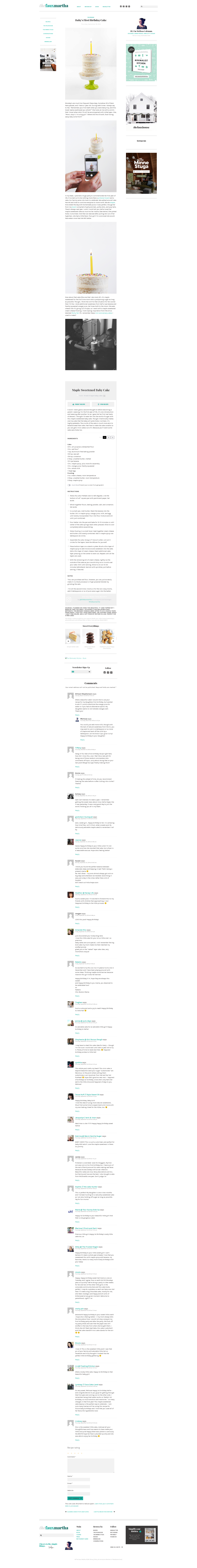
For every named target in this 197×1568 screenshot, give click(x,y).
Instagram (113, 1532)
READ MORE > (104, 620)
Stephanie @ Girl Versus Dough (88, 1039)
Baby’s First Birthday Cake (91, 20)
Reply (77, 715)
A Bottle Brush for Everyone (103, 1512)
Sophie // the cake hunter (86, 1187)
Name (70, 1476)
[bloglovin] (129, 7)
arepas (112, 202)
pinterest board (104, 198)
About (79, 6)
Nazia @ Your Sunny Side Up (87, 1210)
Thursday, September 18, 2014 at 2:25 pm (86, 1064)
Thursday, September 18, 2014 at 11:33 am (86, 1248)
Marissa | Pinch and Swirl (86, 1228)
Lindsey (78, 1421)
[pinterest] (126, 7)
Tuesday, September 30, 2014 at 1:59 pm (85, 795)
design (48, 37)
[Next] (113, 641)
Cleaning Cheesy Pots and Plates (78, 1512)
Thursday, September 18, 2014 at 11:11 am (85, 1344)
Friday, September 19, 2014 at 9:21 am (85, 931)
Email (70, 1483)
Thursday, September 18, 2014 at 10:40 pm (86, 1004)
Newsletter (106, 6)
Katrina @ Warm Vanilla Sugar (88, 1136)
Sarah (71, 612)
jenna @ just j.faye (83, 1021)
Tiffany (78, 748)
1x (104, 437)
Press (78, 1537)
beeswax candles (83, 611)
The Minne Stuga (98, 1534)
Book (97, 6)
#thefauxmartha (94, 602)
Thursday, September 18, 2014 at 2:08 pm (86, 1119)
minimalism (48, 41)
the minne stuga (48, 29)
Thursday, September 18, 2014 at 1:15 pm (85, 1158)
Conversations (98, 1541)
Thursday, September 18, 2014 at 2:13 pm (86, 1096)
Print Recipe (80, 404)
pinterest (113, 1534)
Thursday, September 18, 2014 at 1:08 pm (86, 1188)
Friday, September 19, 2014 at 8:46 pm (85, 915)
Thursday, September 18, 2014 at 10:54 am (86, 1423)
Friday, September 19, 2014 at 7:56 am (85, 963)
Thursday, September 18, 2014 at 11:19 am (86, 1274)
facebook (113, 1537)
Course (78, 1534)
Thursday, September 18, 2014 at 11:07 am (86, 1368)
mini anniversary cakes (103, 313)
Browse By (88, 6)
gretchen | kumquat (84, 817)
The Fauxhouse (98, 1532)
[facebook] (124, 7)
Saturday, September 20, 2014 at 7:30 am (86, 894)
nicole (78, 1272)
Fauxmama (91, 17)
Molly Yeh (75, 313)
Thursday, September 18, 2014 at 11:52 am (86, 1230)
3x (112, 437)
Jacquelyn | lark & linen (85, 1118)
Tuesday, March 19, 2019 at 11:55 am (84, 695)
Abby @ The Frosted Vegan (86, 1247)
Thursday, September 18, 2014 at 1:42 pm (86, 1138)
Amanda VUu (80, 930)
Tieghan (78, 1002)
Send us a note (115, 1547)
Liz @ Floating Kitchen (85, 1366)
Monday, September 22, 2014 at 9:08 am (86, 862)
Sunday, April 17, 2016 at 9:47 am (83, 775)
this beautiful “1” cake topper (98, 608)
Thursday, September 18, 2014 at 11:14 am (86, 1310)
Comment (71, 1457)
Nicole (78, 1343)
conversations (48, 33)
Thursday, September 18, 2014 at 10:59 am (86, 1386)
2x (108, 437)
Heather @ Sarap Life (84, 893)
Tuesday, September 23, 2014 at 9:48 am (85, 841)
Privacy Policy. (94, 1559)
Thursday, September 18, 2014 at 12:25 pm (86, 1211)
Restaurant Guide (82, 1539)
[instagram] (121, 7)
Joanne (78, 840)
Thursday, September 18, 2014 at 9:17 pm (85, 1041)
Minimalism (96, 1539)
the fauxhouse (48, 25)
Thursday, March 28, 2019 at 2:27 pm (90, 720)
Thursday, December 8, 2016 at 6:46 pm (85, 749)
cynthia (78, 1062)
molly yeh (79, 1309)
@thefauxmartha (86, 599)
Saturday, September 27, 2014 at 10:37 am (86, 818)
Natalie (78, 962)
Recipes (48, 21)
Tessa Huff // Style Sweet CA (87, 1095)
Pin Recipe (104, 404)
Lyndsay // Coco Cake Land (86, 1385)
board (74, 207)
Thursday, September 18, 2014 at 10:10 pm (86, 1022)
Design (95, 1537)
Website (70, 1490)
